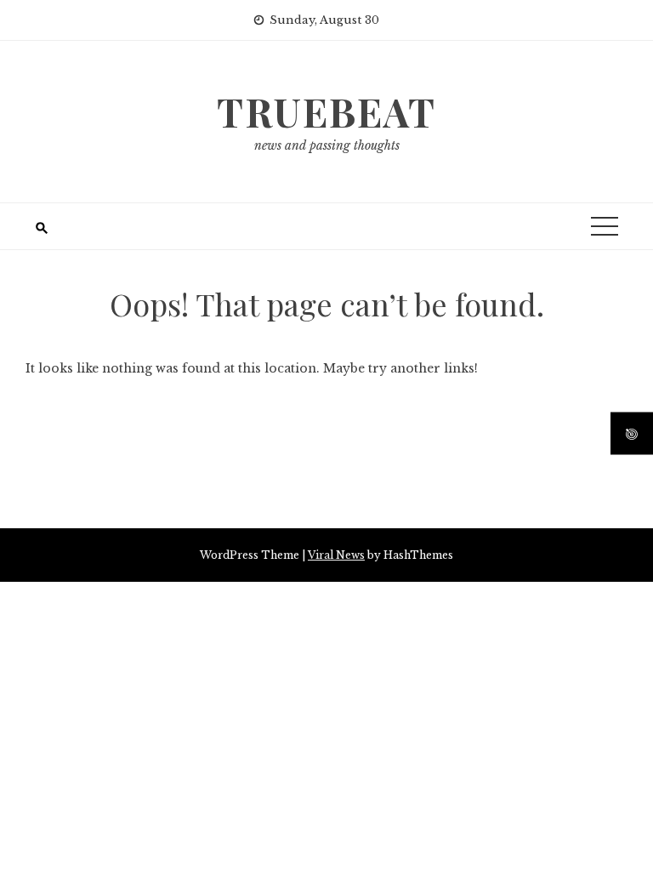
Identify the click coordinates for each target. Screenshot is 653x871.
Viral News (336, 555)
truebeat (326, 111)
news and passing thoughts (327, 145)
